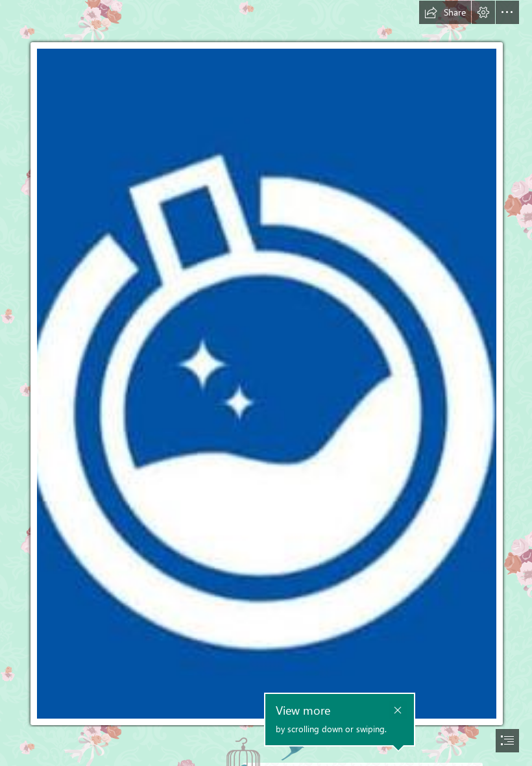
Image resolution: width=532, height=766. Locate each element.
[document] (266, 383)
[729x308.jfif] (266, 364)
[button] (445, 12)
